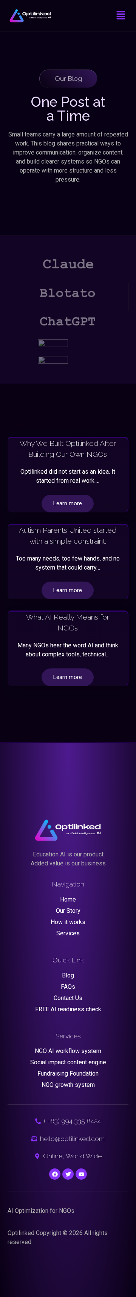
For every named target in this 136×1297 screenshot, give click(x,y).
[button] (120, 16)
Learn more (67, 503)
